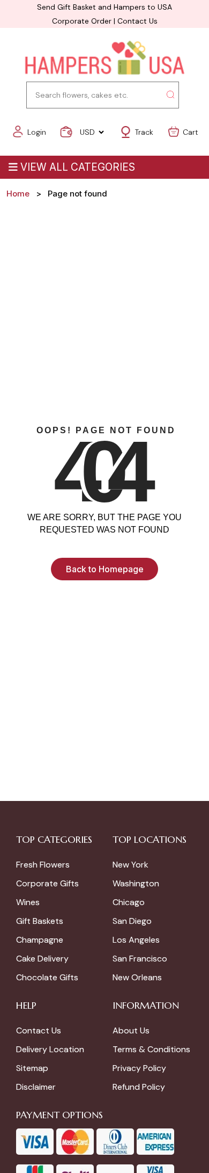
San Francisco (140, 958)
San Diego (132, 921)
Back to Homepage (105, 569)
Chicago (129, 902)
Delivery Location (50, 1049)
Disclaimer (36, 1086)
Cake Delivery (42, 958)
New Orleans (137, 977)
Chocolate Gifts (47, 977)
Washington (136, 883)
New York (130, 864)
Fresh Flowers (43, 864)
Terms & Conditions (151, 1049)
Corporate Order (81, 21)
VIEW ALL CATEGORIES (77, 167)
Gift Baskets (39, 921)
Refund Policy (139, 1086)
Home (17, 193)
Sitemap (32, 1068)
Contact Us (137, 21)
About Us (131, 1030)
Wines (28, 902)
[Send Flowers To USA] (104, 59)
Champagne (39, 939)
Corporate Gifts (47, 883)
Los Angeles (136, 939)
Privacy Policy (139, 1068)
